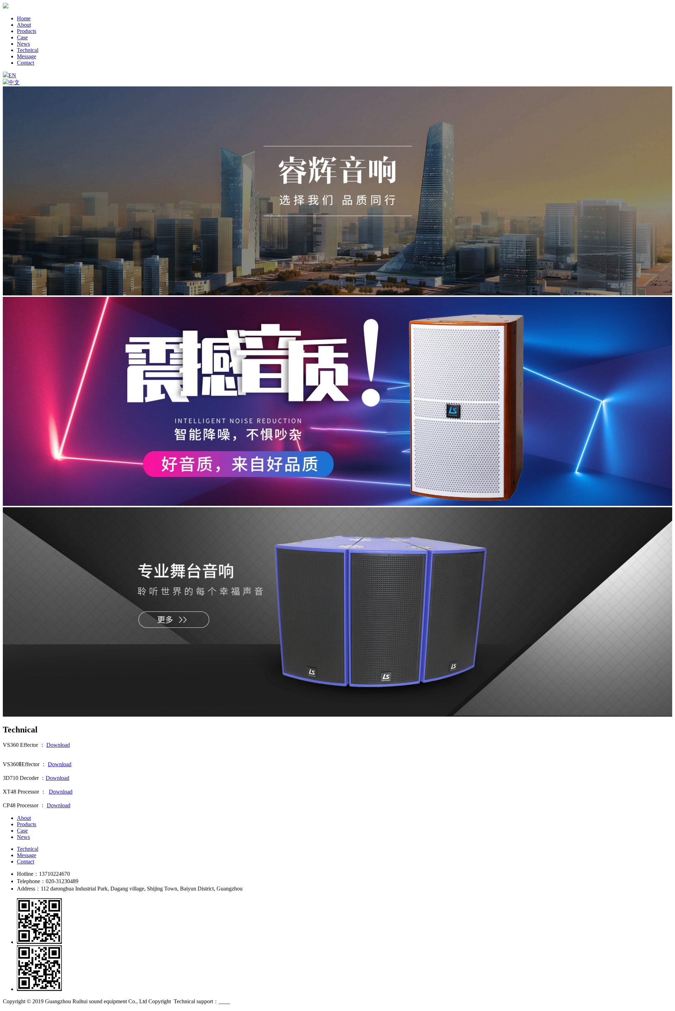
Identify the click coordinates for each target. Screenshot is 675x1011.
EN (12, 75)
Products (26, 31)
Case (22, 37)
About (24, 25)
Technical (27, 50)
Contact (25, 63)
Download (58, 745)
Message (26, 56)
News (23, 44)
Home (24, 18)
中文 (14, 82)
